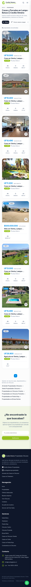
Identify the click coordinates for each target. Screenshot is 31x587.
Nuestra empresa (6, 495)
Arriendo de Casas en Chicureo (10, 473)
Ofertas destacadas (7, 492)
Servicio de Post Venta (8, 508)
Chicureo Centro (6, 527)
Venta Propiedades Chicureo (11, 388)
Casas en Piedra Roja (8, 542)
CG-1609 (7, 273)
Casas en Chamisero (7, 476)
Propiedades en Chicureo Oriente (12, 391)
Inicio (3, 7)
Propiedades (5, 489)
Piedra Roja (5, 524)
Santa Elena (5, 518)
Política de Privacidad (21, 581)
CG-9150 (7, 316)
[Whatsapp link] (27, 583)
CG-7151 (7, 103)
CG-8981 (7, 145)
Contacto (4, 501)
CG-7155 (7, 60)
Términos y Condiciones (8, 581)
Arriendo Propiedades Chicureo (12, 386)
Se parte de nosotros (8, 505)
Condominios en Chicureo (9, 545)
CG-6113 (7, 188)
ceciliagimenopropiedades (11, 470)
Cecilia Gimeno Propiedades (11, 467)
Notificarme (15, 438)
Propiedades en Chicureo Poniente (13, 394)
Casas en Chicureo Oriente (9, 536)
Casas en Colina (6, 539)
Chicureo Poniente (7, 530)
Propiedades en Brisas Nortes (11, 399)
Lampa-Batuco (15, 60)
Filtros (6, 22)
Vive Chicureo (6, 498)
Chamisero (5, 521)
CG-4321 (7, 358)
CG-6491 (7, 231)
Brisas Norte (5, 533)
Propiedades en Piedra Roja (10, 396)
